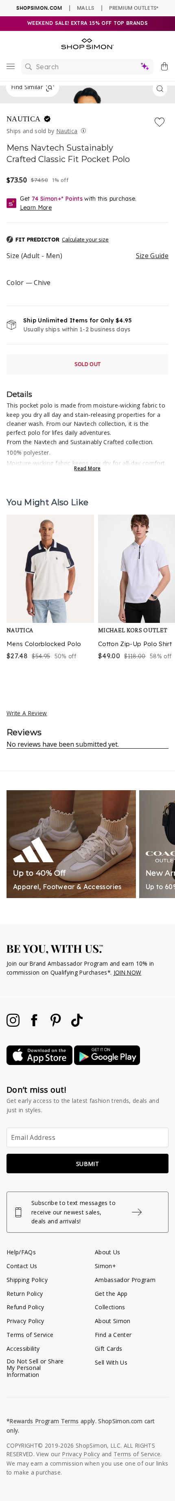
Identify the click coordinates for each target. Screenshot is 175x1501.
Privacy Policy (25, 1321)
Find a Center (113, 1335)
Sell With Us (111, 1362)
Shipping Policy (27, 1280)
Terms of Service (30, 1335)
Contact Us (22, 1266)
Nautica (24, 119)
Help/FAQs (21, 1252)
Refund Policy (25, 1307)
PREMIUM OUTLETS (133, 7)
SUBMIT (87, 1164)
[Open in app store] (40, 1063)
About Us (107, 1252)
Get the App (111, 1293)
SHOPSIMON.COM (39, 8)
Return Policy (25, 1293)
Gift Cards (108, 1348)
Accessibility (23, 1348)
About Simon (113, 1321)
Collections (110, 1307)
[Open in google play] (107, 1063)
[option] (50, 594)
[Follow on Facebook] (35, 1024)
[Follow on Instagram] (14, 1024)
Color (28, 282)
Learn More (36, 207)
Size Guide (152, 255)
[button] (87, 240)
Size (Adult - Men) (87, 255)
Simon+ (105, 1266)
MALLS (85, 7)
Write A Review (27, 713)
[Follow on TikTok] (76, 1024)
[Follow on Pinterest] (56, 1024)
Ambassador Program (125, 1280)
